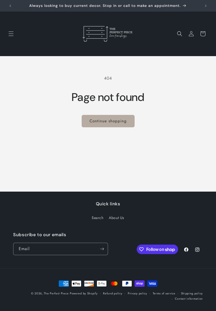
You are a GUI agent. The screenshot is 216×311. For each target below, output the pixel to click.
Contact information (189, 299)
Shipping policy (192, 293)
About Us (116, 217)
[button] (11, 34)
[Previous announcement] (10, 6)
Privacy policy (137, 293)
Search (98, 217)
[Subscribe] (102, 249)
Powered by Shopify (84, 293)
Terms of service (164, 293)
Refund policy (112, 293)
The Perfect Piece (56, 293)
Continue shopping (108, 121)
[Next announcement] (206, 6)
